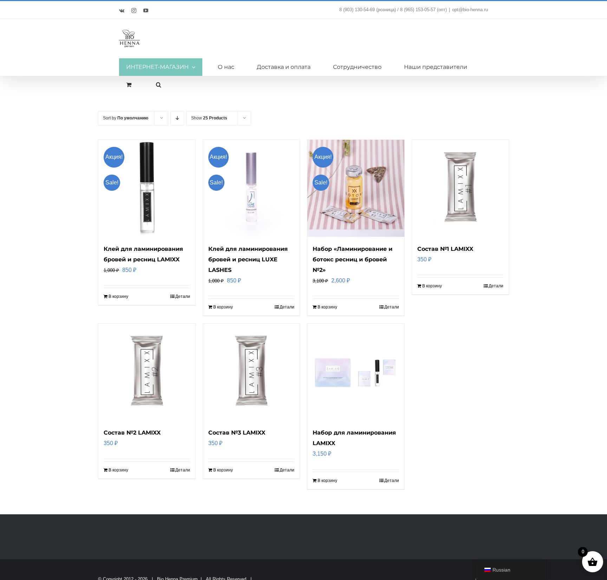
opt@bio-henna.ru (470, 9)
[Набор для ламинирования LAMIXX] (355, 372)
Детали (182, 296)
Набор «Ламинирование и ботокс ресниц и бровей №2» (352, 259)
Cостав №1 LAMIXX (445, 249)
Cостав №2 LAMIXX (132, 432)
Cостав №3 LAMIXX (236, 432)
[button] (158, 84)
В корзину (118, 296)
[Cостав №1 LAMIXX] (460, 188)
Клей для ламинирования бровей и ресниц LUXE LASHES (248, 259)
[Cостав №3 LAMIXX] (251, 372)
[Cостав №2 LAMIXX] (146, 372)
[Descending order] (177, 118)
